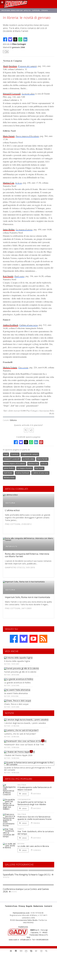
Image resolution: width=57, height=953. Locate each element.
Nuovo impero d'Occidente (27, 136)
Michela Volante (10, 367)
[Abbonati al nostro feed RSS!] (43, 638)
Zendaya (44, 10)
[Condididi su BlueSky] (10, 39)
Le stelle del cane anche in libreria (33, 846)
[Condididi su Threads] (15, 39)
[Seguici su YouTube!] (33, 638)
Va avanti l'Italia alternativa (16, 693)
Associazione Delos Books (27, 920)
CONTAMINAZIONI (23, 799)
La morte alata (28, 93)
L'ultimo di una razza (28, 325)
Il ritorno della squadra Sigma (17, 661)
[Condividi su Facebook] (5, 39)
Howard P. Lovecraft (12, 93)
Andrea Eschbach (10, 325)
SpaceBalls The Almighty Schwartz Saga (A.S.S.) (27, 874)
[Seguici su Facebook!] (13, 638)
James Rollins (9, 229)
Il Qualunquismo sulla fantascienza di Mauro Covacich (34, 788)
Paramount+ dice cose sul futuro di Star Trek (24, 744)
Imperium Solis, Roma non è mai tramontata (27, 597)
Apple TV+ (27, 10)
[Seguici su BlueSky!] (23, 638)
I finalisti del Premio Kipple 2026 (18, 755)
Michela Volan (9, 477)
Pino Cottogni (19, 44)
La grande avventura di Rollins (17, 682)
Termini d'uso (11, 906)
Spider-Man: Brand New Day (12, 10)
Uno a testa (23, 367)
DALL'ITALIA (21, 784)
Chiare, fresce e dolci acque (16, 704)
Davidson (13, 66)
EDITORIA (10, 503)
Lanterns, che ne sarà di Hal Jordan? (20, 734)
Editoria (13, 420)
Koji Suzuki (8, 276)
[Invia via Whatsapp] (20, 39)
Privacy (22, 906)
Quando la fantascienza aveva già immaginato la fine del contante (27, 768)
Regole (29, 906)
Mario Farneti (9, 136)
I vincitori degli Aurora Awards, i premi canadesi (25, 723)
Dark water (19, 276)
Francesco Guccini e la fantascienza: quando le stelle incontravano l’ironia (34, 817)
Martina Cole (8, 182)
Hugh (5, 66)
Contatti (48, 906)
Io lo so (18, 182)
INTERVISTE (11, 546)
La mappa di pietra (24, 229)
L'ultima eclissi (12, 510)
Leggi (24, 794)
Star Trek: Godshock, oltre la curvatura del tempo (35, 832)
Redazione (38, 906)
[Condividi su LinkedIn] (25, 39)
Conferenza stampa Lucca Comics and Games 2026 (26, 890)
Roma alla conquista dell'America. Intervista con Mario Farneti (27, 555)
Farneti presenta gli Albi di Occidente (20, 672)
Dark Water (8, 473)
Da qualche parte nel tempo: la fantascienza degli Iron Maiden (31, 803)
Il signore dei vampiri (27, 66)
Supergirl (36, 10)
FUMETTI (20, 829)
